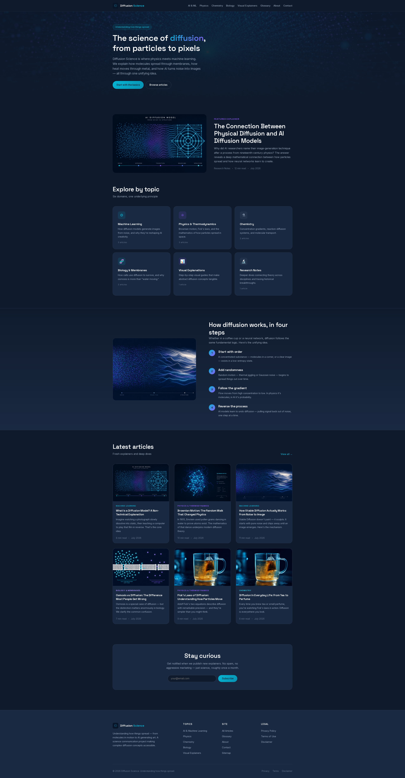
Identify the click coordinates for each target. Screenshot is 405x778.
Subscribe (228, 678)
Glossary (265, 5)
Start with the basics (128, 84)
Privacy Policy (268, 730)
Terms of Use (268, 736)
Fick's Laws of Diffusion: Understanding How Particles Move (200, 597)
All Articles (227, 730)
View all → (286, 454)
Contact (287, 5)
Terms (276, 771)
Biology (230, 5)
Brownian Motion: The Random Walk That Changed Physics (200, 512)
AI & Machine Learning (195, 730)
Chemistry (217, 5)
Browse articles (158, 84)
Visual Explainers (247, 5)
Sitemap (226, 753)
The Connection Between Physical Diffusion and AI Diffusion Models (249, 133)
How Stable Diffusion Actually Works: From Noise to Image (263, 512)
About (277, 5)
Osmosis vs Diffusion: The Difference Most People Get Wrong (139, 597)
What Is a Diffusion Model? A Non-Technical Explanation (137, 512)
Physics (204, 5)
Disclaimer (266, 742)
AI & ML (192, 5)
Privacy (265, 771)
